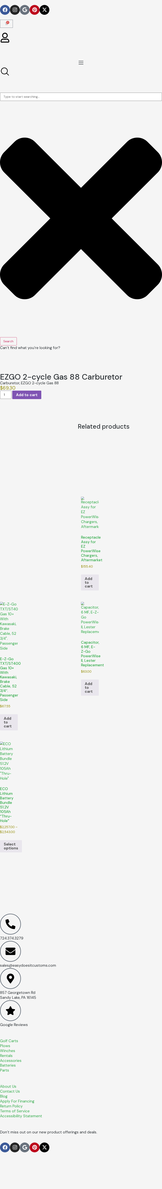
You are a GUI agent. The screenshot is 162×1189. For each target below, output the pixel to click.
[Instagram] (15, 10)
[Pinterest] (35, 10)
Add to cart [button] (89, 582)
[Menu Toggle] (81, 63)
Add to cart (27, 394)
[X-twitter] (44, 10)
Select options (11, 846)
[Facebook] (5, 10)
